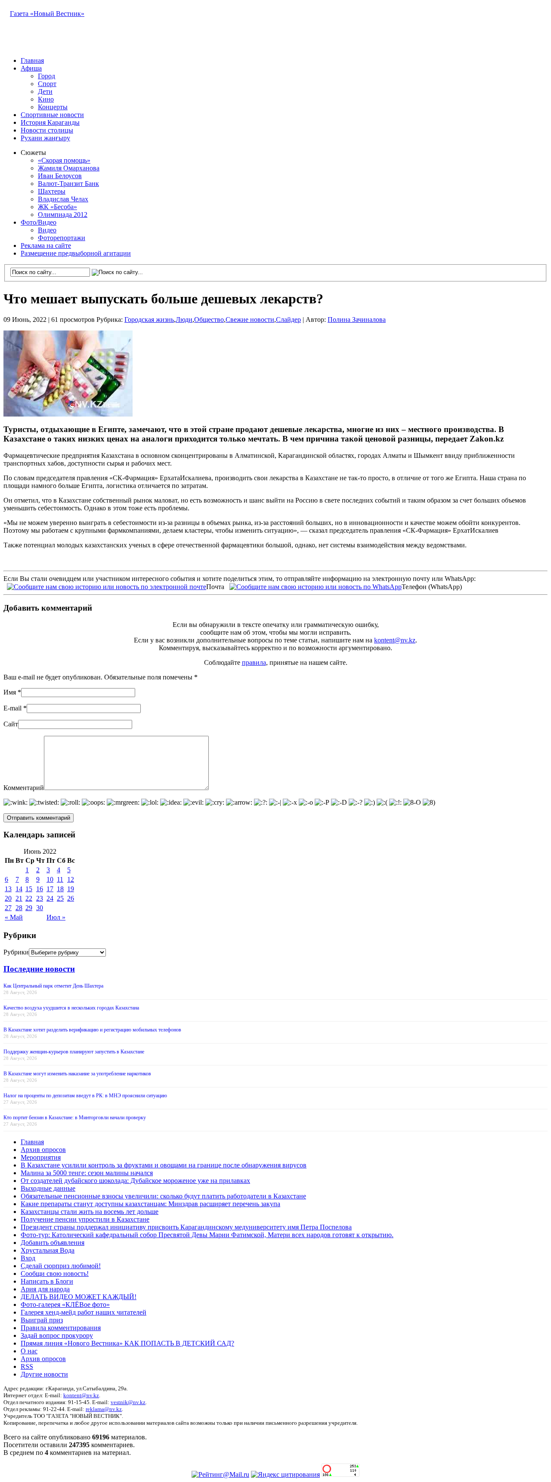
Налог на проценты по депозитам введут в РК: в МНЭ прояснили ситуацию (85, 1096)
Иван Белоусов (60, 175)
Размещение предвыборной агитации (76, 253)
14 (18, 888)
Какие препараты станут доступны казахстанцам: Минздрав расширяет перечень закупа (150, 1203)
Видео (47, 230)
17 (49, 888)
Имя (9, 692)
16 (39, 888)
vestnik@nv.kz (128, 1402)
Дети (45, 91)
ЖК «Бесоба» (57, 206)
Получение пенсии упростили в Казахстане (85, 1219)
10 (49, 879)
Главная (32, 60)
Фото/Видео (38, 222)
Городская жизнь (149, 319)
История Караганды (50, 122)
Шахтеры (51, 191)
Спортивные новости (52, 114)
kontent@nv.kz (394, 640)
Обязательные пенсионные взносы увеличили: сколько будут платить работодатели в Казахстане (163, 1196)
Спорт (47, 83)
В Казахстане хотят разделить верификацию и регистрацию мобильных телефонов (92, 1030)
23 (39, 898)
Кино (46, 99)
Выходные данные (48, 1188)
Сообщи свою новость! (55, 1273)
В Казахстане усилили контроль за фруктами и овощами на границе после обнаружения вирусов (163, 1165)
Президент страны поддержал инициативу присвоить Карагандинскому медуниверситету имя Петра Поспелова (186, 1227)
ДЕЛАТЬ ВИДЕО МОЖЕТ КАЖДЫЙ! (78, 1296)
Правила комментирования (61, 1327)
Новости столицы (47, 130)
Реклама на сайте (46, 245)
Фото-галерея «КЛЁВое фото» (65, 1304)
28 (18, 907)
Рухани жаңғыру (45, 138)
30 (39, 907)
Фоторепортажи (61, 237)
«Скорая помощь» (64, 160)
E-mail (12, 708)
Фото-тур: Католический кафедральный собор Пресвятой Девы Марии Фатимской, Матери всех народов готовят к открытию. (207, 1234)
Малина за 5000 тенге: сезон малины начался (87, 1172)
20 (8, 898)
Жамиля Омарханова (68, 168)
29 (28, 907)
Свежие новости (250, 319)
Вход (28, 1258)
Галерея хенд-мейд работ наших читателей (83, 1312)
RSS (27, 1366)
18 (60, 888)
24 (49, 898)
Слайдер (288, 319)
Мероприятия (41, 1157)
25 (60, 898)
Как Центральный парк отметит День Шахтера (53, 986)
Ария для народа (45, 1289)
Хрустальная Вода (47, 1250)
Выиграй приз (42, 1320)
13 (8, 888)
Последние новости (39, 968)
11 (60, 879)
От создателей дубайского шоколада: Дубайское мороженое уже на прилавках (135, 1180)
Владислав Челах (63, 199)
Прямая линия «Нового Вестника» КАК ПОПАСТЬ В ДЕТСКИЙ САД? (127, 1343)
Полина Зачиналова (357, 319)
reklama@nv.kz (104, 1409)
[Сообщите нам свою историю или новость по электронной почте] (106, 586)
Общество (209, 319)
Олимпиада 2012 (62, 214)
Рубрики (16, 952)
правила (254, 662)
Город (46, 76)
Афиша (31, 68)
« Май (14, 917)
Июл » (55, 917)
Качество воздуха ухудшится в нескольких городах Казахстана (71, 1008)
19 (70, 888)
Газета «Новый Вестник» (47, 13)
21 (18, 898)
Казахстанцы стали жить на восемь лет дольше (89, 1211)
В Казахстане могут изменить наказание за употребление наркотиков (77, 1074)
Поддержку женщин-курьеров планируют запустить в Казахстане (73, 1052)
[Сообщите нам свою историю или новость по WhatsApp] (315, 586)
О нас (29, 1351)
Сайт (10, 724)
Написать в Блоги (47, 1281)
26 (70, 898)
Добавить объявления (52, 1242)
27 (8, 907)
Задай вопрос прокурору (57, 1335)
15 (28, 888)
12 (70, 879)
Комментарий (23, 787)
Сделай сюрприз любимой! (61, 1265)
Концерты (53, 107)
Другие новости (44, 1374)
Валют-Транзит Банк (68, 183)
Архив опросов (43, 1149)
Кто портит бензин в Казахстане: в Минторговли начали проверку (74, 1118)
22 (28, 898)
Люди (184, 319)
